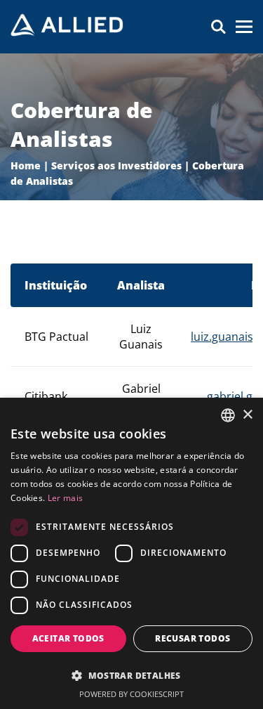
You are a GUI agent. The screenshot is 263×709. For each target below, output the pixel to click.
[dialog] (131, 553)
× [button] (247, 415)
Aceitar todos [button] (68, 638)
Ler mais (65, 498)
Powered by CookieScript (131, 694)
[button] (131, 675)
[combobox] (228, 415)
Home (26, 165)
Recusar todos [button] (192, 638)
